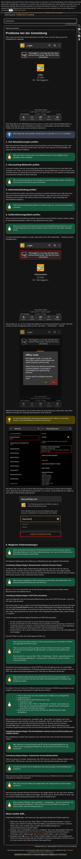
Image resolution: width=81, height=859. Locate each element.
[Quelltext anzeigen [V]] (79, 25)
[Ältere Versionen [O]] (79, 29)
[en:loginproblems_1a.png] (40, 281)
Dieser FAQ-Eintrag (14, 589)
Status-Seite (53, 172)
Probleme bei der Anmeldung (53, 12)
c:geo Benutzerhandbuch (36, 12)
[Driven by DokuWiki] (62, 854)
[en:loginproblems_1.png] (40, 81)
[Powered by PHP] (36, 854)
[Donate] (27, 854)
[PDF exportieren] (79, 36)
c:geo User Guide (23, 12)
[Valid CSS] (53, 854)
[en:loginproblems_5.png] (40, 518)
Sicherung (40, 834)
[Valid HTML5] (45, 854)
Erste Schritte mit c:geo (37, 832)
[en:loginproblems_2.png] (40, 368)
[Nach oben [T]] (79, 39)
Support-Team (58, 133)
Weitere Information (19, 10)
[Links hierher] (79, 32)
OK (11, 10)
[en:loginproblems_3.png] (40, 456)
